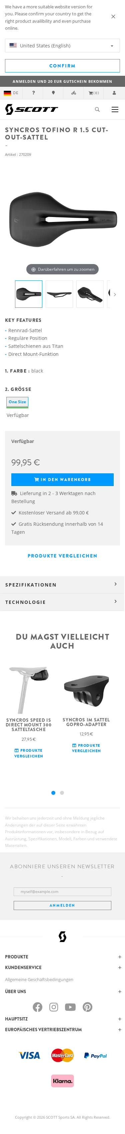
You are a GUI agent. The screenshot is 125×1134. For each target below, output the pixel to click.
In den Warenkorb (66, 480)
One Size (17, 402)
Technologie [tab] (25, 602)
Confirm (62, 65)
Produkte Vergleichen (63, 555)
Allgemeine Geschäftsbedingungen (39, 979)
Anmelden (62, 905)
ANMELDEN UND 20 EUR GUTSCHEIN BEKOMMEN (62, 81)
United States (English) (44, 45)
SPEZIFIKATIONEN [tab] (31, 585)
